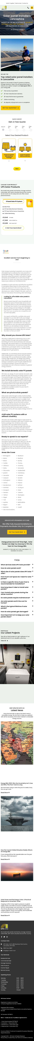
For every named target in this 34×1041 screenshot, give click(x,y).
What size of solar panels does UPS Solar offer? (16, 572)
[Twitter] (4, 937)
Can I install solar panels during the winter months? (14, 593)
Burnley (20, 460)
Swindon (5, 492)
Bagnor (5, 505)
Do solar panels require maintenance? (15, 598)
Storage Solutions (6, 963)
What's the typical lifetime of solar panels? (14, 607)
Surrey (19, 500)
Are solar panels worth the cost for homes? (14, 602)
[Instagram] (7, 937)
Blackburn (20, 456)
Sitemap (30, 1037)
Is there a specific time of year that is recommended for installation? (15, 583)
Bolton (5, 458)
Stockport (6, 490)
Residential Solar (5, 958)
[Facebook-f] (1, 937)
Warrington (21, 495)
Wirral (19, 497)
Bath (19, 505)
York (4, 500)
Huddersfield (21, 470)
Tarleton (20, 492)
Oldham (20, 480)
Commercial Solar (6, 961)
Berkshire (5, 507)
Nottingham (6, 480)
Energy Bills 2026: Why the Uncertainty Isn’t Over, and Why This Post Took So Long (17, 784)
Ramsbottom (7, 485)
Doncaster (21, 468)
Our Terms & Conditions (22, 1037)
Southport (21, 487)
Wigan (5, 497)
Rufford (20, 485)
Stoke (19, 490)
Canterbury (21, 473)
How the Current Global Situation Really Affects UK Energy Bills (16, 850)
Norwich (20, 478)
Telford (5, 495)
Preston (20, 482)
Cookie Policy (11, 1037)
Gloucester (6, 470)
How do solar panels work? (11, 568)
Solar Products (5, 965)
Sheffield (5, 487)
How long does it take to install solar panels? (15, 588)
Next (17, 169)
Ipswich (5, 473)
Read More (4, 793)
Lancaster (6, 475)
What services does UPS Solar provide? (15, 565)
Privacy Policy (4, 1037)
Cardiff (20, 507)
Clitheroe (6, 465)
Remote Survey (5, 970)
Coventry (20, 465)
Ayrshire (5, 502)
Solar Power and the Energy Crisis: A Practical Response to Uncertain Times (16, 900)
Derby (5, 468)
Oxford (5, 482)
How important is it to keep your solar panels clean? (15, 616)
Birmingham (6, 456)
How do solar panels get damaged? (14, 612)
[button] (32, 7)
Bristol (5, 460)
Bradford (20, 458)
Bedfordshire (21, 502)
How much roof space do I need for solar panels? (16, 578)
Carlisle (5, 463)
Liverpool (5, 478)
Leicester (20, 475)
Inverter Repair (5, 968)
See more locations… (9, 509)
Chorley (20, 463)
